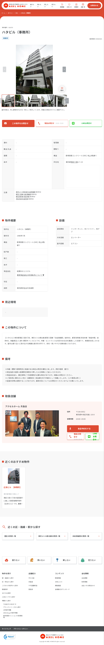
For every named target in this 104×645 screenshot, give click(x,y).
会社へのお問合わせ (88, 585)
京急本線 (19, 199)
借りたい (32, 5)
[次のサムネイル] (67, 101)
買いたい (39, 5)
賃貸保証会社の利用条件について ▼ (30, 275)
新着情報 (58, 578)
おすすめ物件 (6, 593)
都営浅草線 (19, 197)
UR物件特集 (7, 610)
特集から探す (6, 601)
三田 (75, 162)
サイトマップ (6, 629)
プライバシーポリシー (21, 629)
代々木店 (31, 578)
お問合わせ (94, 5)
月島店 (31, 582)
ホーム (3, 13)
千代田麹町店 (33, 585)
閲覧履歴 (58, 585)
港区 (16, 13)
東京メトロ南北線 (22, 192)
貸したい (46, 5)
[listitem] (8, 100)
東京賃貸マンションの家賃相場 (12, 616)
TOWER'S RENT (9, 604)
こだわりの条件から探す (10, 585)
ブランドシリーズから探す (12, 607)
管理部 (31, 589)
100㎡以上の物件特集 (10, 613)
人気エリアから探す (8, 597)
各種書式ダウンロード (62, 589)
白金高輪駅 (31, 192)
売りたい (54, 5)
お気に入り (58, 582)
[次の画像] (64, 69)
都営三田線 (19, 194)
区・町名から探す (8, 582)
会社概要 (84, 578)
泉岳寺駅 (27, 197)
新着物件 (5, 589)
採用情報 (84, 582)
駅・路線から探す (8, 578)
